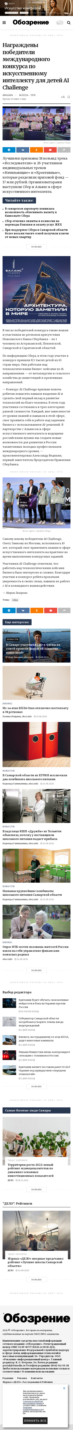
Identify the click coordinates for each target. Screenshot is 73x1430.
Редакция (8, 1378)
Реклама (22, 1378)
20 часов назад (29, 1011)
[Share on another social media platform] (64, 150)
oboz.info (8, 95)
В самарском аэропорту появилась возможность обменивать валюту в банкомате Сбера (31, 212)
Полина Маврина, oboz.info (17, 716)
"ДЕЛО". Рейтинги (17, 1160)
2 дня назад (27, 1030)
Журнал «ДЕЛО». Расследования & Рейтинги (28, 1382)
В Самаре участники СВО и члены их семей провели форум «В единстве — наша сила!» (34, 648)
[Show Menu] (4, 22)
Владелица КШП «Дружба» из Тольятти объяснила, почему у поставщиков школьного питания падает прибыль (32, 835)
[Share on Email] (50, 150)
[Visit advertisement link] (36, 8)
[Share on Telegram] (9, 150)
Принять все (35, 1420)
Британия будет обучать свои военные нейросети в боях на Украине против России (44, 1003)
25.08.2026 (43, 657)
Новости (12, 639)
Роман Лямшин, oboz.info (20, 657)
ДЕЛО (11, 1180)
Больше (36, 247)
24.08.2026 (48, 783)
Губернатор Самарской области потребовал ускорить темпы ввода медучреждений (41, 1022)
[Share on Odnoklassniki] (36, 150)
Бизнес (7, 704)
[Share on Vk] (22, 150)
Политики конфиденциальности (32, 1408)
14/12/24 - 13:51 (27, 95)
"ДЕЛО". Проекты (17, 1254)
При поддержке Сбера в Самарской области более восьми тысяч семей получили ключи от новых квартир (37, 233)
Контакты (37, 1378)
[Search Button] (68, 22)
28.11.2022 (22, 1180)
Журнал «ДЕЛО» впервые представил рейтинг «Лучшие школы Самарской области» (35, 1262)
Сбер (15, 600)
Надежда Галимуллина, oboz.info (20, 783)
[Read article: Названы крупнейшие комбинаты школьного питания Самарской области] (36, 866)
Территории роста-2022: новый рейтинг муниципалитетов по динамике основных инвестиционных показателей (31, 1170)
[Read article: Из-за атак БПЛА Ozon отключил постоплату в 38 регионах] (36, 683)
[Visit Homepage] (31, 22)
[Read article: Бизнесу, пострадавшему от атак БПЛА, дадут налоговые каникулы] (9, 1040)
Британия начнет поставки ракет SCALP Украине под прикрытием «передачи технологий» (44, 1070)
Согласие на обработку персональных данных (33, 1402)
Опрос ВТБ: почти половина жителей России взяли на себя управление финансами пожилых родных (35, 950)
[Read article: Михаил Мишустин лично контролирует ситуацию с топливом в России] (9, 1055)
